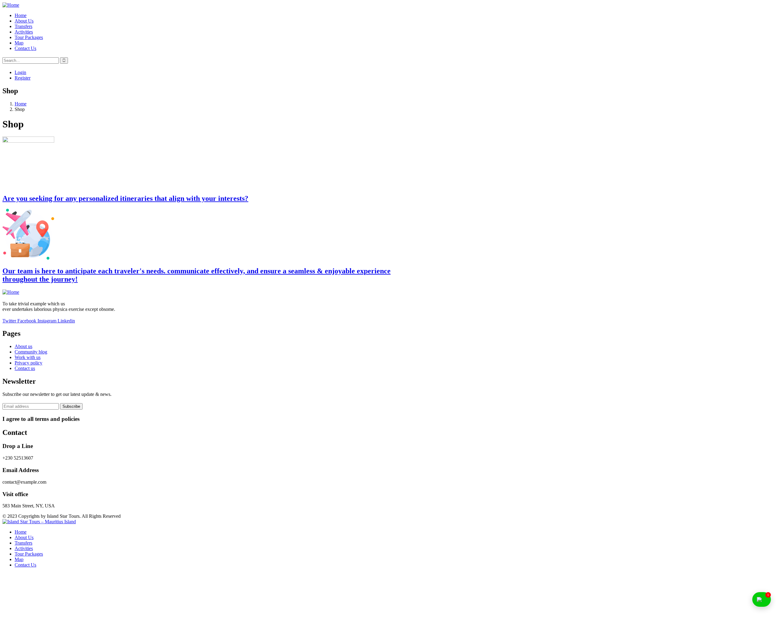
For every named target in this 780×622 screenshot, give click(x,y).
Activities (24, 548)
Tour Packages (29, 553)
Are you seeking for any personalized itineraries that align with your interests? (125, 198)
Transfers (23, 543)
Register (22, 77)
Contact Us (25, 564)
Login (20, 72)
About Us (24, 537)
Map (19, 559)
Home (21, 103)
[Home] (10, 5)
